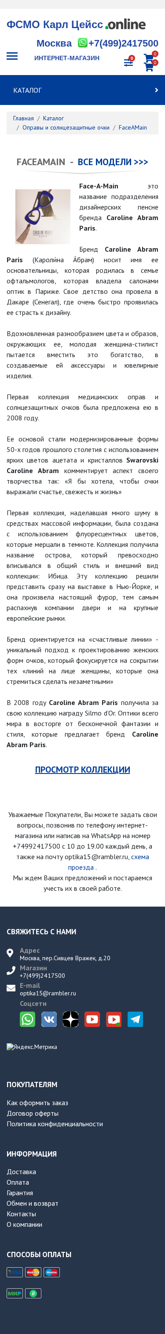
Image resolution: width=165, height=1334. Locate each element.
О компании (24, 1224)
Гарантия (20, 1192)
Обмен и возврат (33, 1203)
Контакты (21, 1213)
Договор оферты (33, 1113)
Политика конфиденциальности (55, 1123)
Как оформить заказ (37, 1102)
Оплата (18, 1182)
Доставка (21, 1171)
